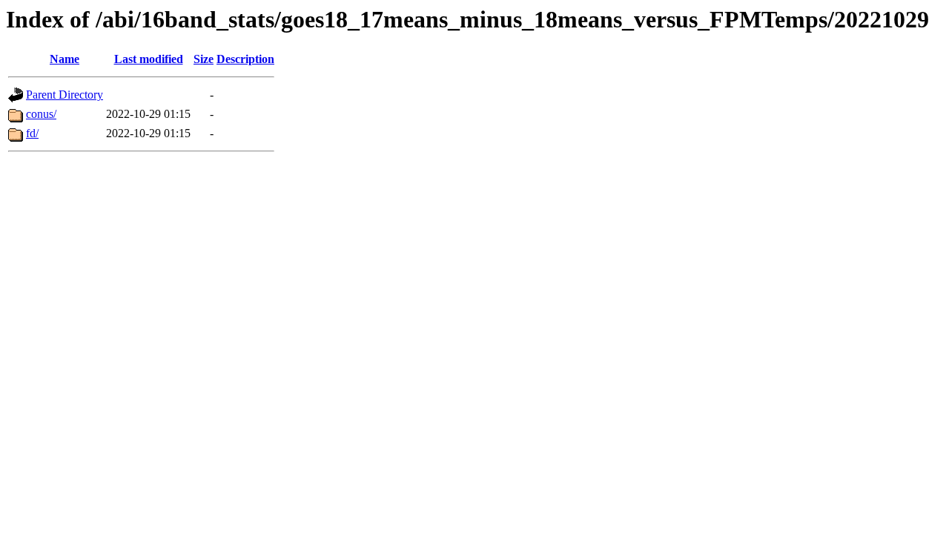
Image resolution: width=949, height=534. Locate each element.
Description (245, 59)
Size (204, 59)
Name (64, 59)
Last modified (148, 59)
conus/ (41, 114)
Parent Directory (64, 94)
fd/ (32, 133)
